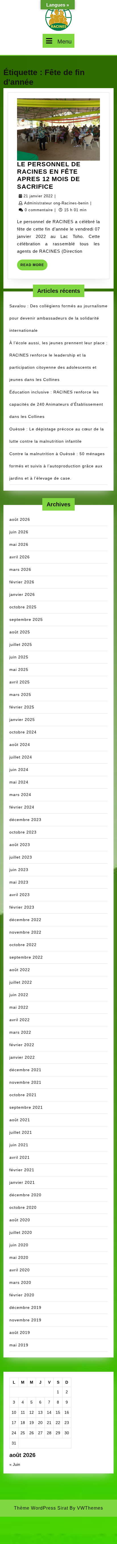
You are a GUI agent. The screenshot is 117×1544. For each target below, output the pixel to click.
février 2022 (21, 1045)
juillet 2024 (20, 757)
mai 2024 (18, 782)
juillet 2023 (20, 857)
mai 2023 (18, 882)
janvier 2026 (22, 594)
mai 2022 (18, 1007)
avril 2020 (19, 1270)
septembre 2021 (26, 1107)
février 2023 (21, 907)
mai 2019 (18, 1345)
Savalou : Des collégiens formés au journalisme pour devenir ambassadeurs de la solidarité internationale (58, 318)
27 (40, 1433)
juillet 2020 (20, 1232)
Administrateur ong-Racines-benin (56, 203)
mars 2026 (20, 569)
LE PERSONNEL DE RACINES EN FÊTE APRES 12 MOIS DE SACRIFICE (49, 175)
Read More (33, 266)
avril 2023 (19, 894)
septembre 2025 (26, 619)
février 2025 (21, 707)
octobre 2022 (23, 944)
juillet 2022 (20, 982)
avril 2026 (19, 557)
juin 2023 (18, 869)
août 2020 (19, 1220)
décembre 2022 (25, 919)
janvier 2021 (22, 1182)
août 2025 (19, 632)
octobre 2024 (23, 732)
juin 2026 (18, 532)
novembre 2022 (25, 932)
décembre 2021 (25, 1070)
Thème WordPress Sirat (41, 1508)
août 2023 (19, 844)
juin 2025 (18, 657)
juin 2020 (18, 1245)
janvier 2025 (22, 719)
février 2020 (21, 1295)
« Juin (14, 1464)
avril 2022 (19, 1019)
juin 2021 (18, 1145)
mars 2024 (20, 794)
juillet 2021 (20, 1132)
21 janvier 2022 (38, 196)
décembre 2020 (25, 1195)
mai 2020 (18, 1257)
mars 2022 (20, 1032)
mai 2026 (18, 544)
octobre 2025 (23, 607)
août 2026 (19, 519)
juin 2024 (18, 769)
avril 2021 (19, 1157)
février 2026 (21, 582)
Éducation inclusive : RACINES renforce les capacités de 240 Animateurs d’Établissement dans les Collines (56, 404)
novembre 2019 (25, 1320)
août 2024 (19, 744)
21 (49, 1422)
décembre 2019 (25, 1307)
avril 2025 (19, 682)
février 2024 (21, 807)
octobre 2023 (23, 832)
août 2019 (19, 1332)
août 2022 (19, 969)
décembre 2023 (25, 819)
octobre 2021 (23, 1095)
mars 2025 (20, 694)
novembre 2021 (25, 1082)
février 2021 (21, 1170)
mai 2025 (18, 669)
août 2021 (19, 1120)
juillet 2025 (20, 644)
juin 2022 (18, 994)
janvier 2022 (22, 1057)
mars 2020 (20, 1282)
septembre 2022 (26, 957)
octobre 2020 (23, 1207)
